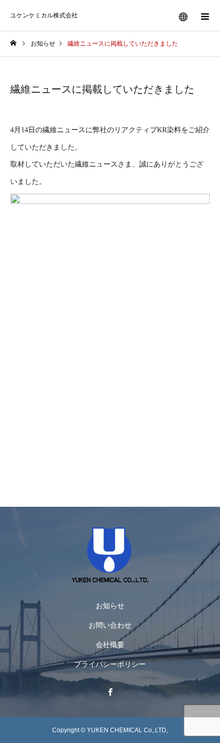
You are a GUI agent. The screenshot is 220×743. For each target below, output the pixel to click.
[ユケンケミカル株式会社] (110, 555)
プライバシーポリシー (110, 664)
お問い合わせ (110, 625)
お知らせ (110, 606)
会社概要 (110, 645)
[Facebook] (110, 692)
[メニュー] (204, 15)
